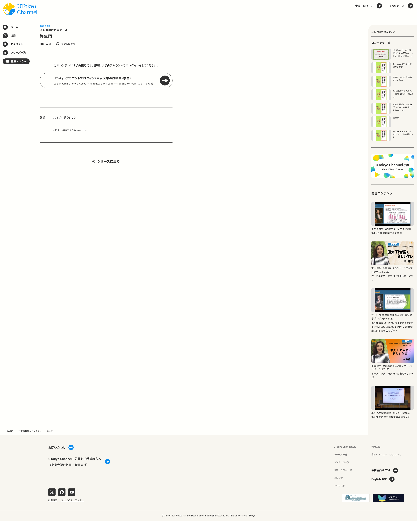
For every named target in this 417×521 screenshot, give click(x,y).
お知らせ (338, 477)
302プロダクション (65, 117)
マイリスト (339, 485)
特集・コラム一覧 (343, 470)
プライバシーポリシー (72, 499)
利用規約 (52, 499)
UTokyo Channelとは (345, 446)
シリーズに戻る (108, 161)
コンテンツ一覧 (342, 462)
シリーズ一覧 (340, 454)
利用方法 (376, 446)
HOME (10, 431)
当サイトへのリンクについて (386, 454)
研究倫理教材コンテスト (55, 30)
